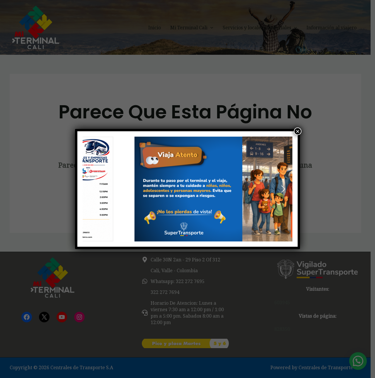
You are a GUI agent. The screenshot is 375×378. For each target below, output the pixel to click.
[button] (91, 189)
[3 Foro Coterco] (187, 189)
